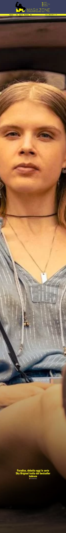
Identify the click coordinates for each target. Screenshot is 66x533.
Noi (31, 15)
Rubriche (11, 15)
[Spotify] (51, 14)
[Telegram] (52, 14)
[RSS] (53, 14)
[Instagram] (48, 14)
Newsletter (26, 15)
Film (17, 15)
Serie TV (21, 15)
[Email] (55, 14)
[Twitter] (46, 14)
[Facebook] (45, 14)
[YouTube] (49, 14)
